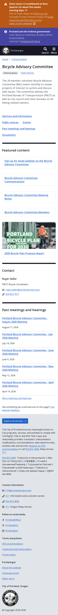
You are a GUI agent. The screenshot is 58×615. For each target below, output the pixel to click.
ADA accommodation (12, 543)
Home (5, 59)
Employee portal (10, 573)
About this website (11, 567)
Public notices (10, 122)
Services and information (17, 116)
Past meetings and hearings (18, 128)
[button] (45, 50)
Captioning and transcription (16, 549)
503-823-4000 (32, 449)
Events (27, 122)
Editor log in (8, 578)
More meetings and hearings (17, 398)
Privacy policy (9, 554)
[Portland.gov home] (12, 50)
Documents (9, 135)
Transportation (19, 59)
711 (4, 452)
